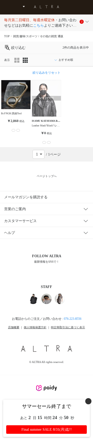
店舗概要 (13, 327)
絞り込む (18, 48)
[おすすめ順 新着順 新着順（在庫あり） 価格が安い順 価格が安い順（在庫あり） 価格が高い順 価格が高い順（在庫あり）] (70, 60)
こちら (38, 25)
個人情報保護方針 (35, 327)
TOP (7, 36)
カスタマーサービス (20, 221)
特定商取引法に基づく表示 (68, 327)
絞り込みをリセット (46, 72)
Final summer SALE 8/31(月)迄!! (46, 429)
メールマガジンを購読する (26, 197)
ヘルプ (9, 233)
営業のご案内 (15, 209)
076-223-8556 (72, 319)
